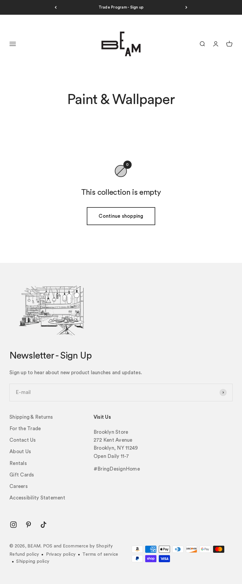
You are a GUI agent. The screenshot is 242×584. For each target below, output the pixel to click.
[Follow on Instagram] (13, 525)
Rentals (18, 463)
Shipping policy (32, 561)
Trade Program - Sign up (121, 7)
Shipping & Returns (31, 417)
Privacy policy (61, 554)
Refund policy (24, 554)
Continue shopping (121, 216)
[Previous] (56, 7)
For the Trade (25, 428)
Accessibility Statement (37, 497)
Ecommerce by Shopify (88, 546)
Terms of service (100, 554)
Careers (18, 486)
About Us (20, 451)
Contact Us (22, 440)
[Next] (186, 7)
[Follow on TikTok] (44, 525)
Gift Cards (21, 474)
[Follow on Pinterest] (28, 525)
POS (48, 546)
